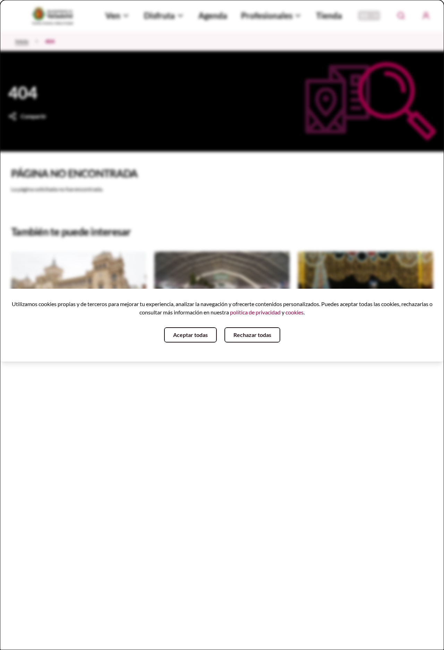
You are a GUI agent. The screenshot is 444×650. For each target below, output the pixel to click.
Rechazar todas (252, 334)
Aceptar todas (190, 334)
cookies (294, 312)
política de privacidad (255, 312)
